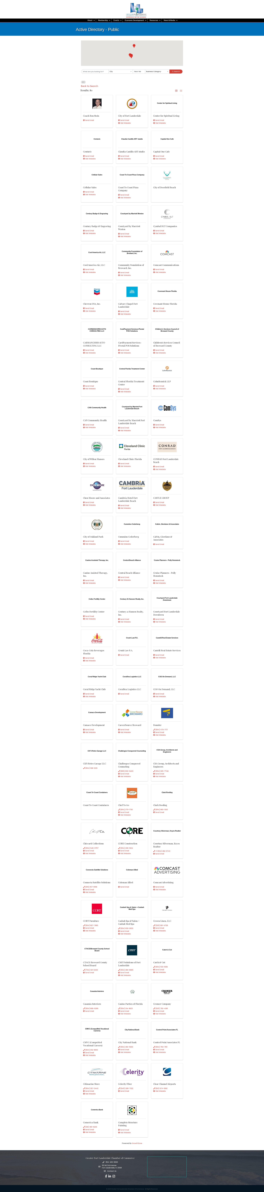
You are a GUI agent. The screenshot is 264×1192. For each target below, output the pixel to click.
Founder (157, 725)
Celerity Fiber (125, 1083)
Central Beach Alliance (129, 572)
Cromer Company (162, 1003)
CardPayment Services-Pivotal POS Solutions (129, 344)
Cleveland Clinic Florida (130, 459)
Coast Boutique (90, 381)
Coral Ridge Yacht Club (94, 689)
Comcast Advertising (163, 882)
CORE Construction (127, 843)
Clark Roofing (160, 805)
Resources (154, 20)
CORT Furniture (91, 920)
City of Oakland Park (93, 536)
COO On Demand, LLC (164, 689)
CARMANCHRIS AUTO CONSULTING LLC (94, 344)
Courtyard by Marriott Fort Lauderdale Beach (131, 422)
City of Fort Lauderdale (129, 115)
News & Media (169, 20)
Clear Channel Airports (164, 1083)
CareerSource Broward (129, 725)
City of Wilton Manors (93, 459)
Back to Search (89, 86)
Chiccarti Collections (93, 843)
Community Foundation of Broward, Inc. (131, 266)
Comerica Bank (90, 1122)
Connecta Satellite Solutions (96, 882)
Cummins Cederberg (128, 536)
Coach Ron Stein (91, 115)
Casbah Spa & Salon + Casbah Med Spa (128, 922)
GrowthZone (137, 1143)
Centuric (87, 151)
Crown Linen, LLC (162, 920)
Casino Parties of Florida (130, 1003)
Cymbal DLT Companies (165, 226)
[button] (134, 46)
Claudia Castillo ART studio (131, 151)
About (89, 20)
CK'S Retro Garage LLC (94, 763)
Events (116, 20)
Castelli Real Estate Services (167, 650)
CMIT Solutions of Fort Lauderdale (129, 964)
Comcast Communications (166, 264)
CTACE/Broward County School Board (95, 964)
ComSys (157, 420)
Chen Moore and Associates (96, 497)
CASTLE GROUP (161, 497)
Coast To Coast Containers (96, 805)
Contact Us (111, 1171)
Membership (103, 20)
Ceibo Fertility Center (93, 611)
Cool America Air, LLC (94, 264)
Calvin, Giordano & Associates (162, 538)
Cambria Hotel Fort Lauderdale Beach (127, 499)
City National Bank (127, 1042)
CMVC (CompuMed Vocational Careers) (92, 1044)
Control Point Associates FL (166, 1042)
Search (177, 71)
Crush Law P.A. (125, 650)
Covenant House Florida (165, 303)
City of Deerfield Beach (164, 187)
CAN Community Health (95, 420)
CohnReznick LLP (162, 381)
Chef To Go (123, 805)
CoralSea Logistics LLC (129, 689)
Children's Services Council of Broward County (166, 344)
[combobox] (121, 71)
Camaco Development (94, 725)
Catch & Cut (159, 962)
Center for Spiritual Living (166, 115)
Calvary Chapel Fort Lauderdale (128, 305)
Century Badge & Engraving (97, 226)
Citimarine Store (91, 1083)
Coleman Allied (125, 882)
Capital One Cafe (161, 151)
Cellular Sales (89, 187)
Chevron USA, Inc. (92, 303)
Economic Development (134, 20)
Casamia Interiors (92, 1003)
